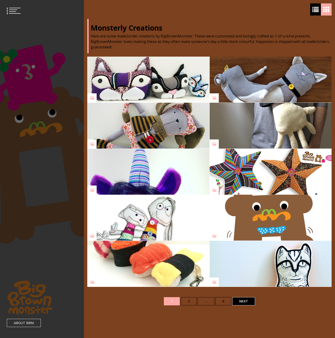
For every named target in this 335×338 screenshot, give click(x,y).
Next (243, 301)
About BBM (24, 323)
